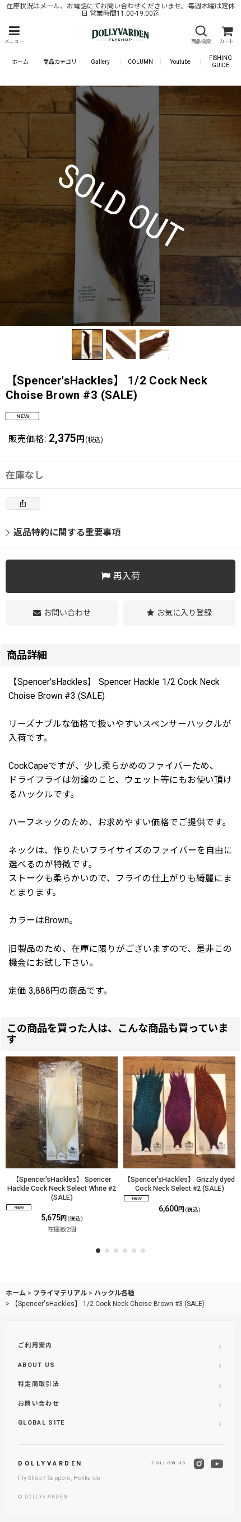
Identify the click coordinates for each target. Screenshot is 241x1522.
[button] (14, 35)
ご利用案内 (35, 1345)
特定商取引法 (38, 1384)
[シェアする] (23, 503)
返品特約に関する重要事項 (67, 532)
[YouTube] (217, 1464)
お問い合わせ (38, 1403)
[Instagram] (199, 1464)
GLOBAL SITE (41, 1422)
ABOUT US (36, 1365)
